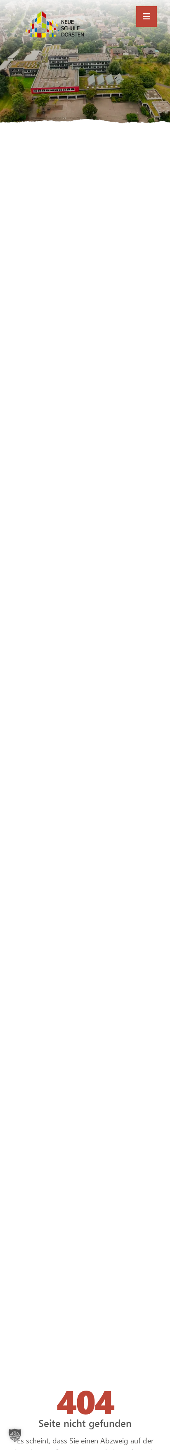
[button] (15, 1435)
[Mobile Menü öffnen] (146, 16)
